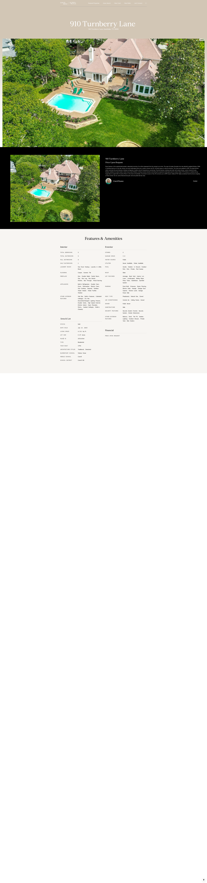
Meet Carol (117, 3)
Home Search (107, 3)
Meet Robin (127, 3)
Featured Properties (93, 3)
